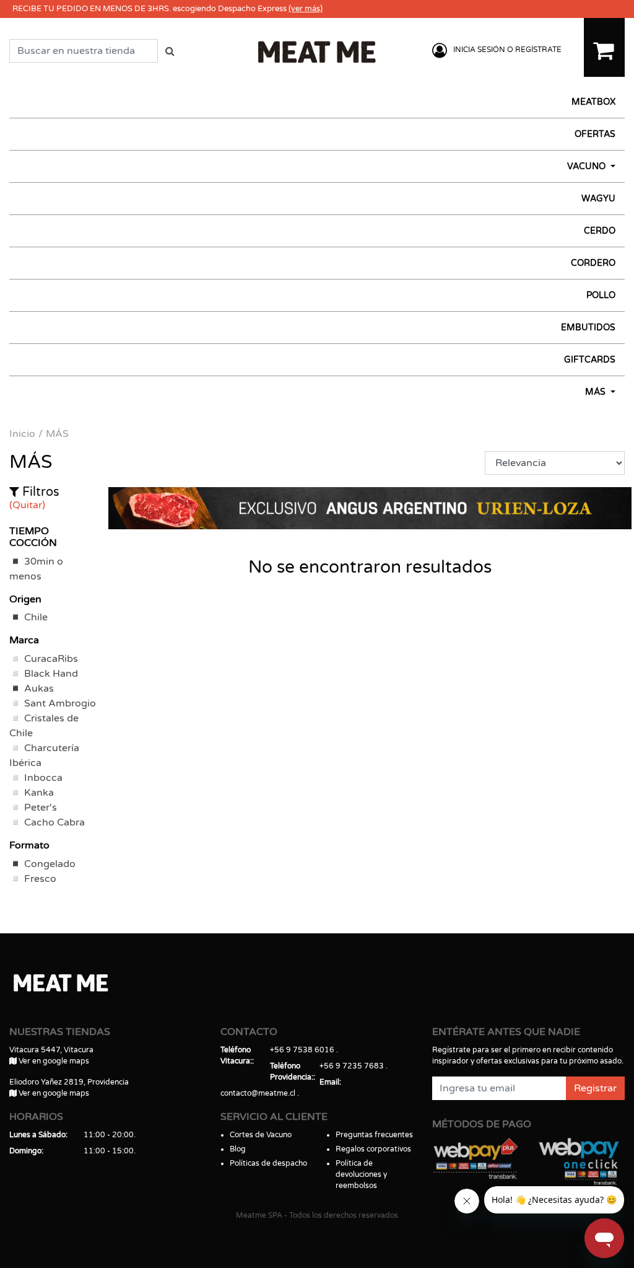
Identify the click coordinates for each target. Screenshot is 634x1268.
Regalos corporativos (373, 1149)
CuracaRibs (51, 659)
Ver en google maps (53, 1061)
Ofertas (595, 134)
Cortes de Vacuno (261, 1134)
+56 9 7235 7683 (351, 1066)
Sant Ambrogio (60, 703)
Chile (36, 617)
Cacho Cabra (54, 822)
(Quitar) (27, 505)
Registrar (595, 1088)
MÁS (596, 392)
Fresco (40, 879)
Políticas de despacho (268, 1163)
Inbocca (43, 778)
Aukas (39, 688)
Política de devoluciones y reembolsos (361, 1174)
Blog (238, 1149)
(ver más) (306, 9)
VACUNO (587, 166)
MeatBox (593, 102)
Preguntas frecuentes (374, 1134)
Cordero (593, 263)
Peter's (40, 807)
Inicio (22, 434)
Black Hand (51, 673)
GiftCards (589, 359)
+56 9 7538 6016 (302, 1050)
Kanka (39, 792)
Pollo (600, 295)
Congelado (50, 864)
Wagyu (598, 198)
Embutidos (588, 327)
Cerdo (599, 231)
